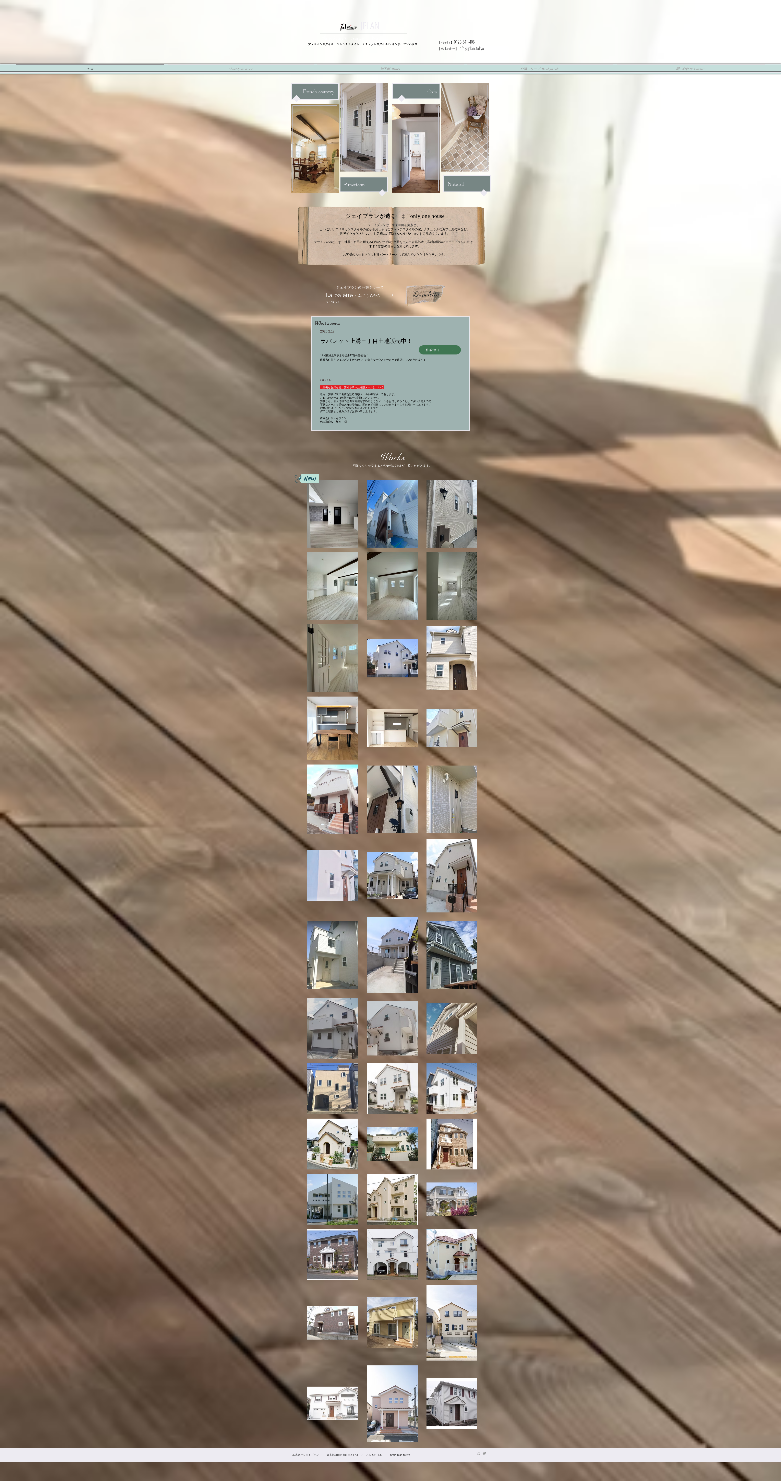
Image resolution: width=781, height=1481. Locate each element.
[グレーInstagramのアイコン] (478, 1453)
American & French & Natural (356, 38)
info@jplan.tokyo (471, 48)
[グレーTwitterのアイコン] (484, 1453)
